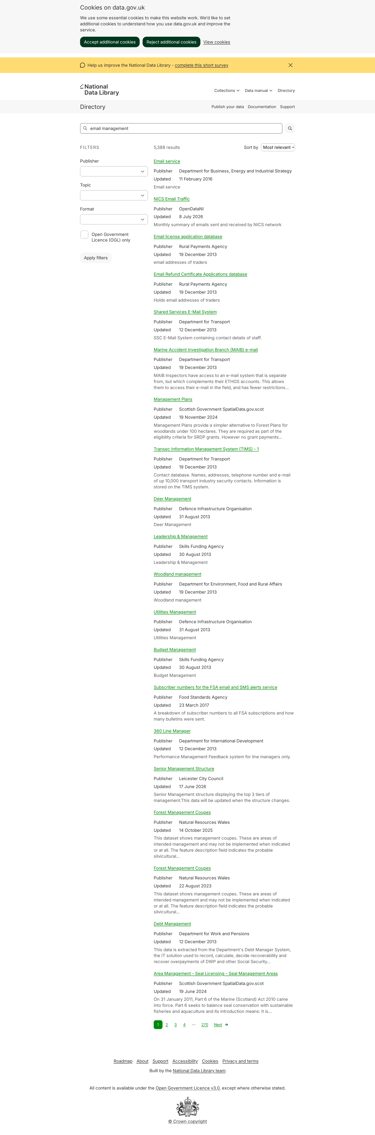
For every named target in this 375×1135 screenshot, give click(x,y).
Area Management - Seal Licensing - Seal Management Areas (216, 973)
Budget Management (175, 649)
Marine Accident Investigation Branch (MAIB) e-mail (206, 349)
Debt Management (172, 923)
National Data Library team (199, 1070)
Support (287, 106)
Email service (167, 161)
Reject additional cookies (171, 41)
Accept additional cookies (110, 41)
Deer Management (172, 498)
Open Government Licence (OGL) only (111, 237)
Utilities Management (175, 611)
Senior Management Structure (184, 768)
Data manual (256, 90)
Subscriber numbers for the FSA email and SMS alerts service (215, 687)
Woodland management (177, 574)
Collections (224, 90)
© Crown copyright (187, 1121)
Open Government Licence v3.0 (188, 1088)
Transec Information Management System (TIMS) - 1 (206, 449)
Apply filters (96, 257)
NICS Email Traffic (172, 198)
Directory (286, 90)
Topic (85, 185)
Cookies (210, 1061)
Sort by (251, 147)
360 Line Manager (172, 730)
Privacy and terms (240, 1061)
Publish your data (228, 106)
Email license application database (188, 236)
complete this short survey (201, 65)
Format (87, 209)
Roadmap (123, 1061)
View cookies (216, 41)
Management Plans (173, 399)
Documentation (262, 106)
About (142, 1061)
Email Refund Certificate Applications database (200, 274)
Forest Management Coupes (182, 812)
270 (204, 1024)
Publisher (89, 161)
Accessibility (185, 1061)
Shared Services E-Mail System (185, 311)
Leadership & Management (181, 536)
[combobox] (114, 171)
